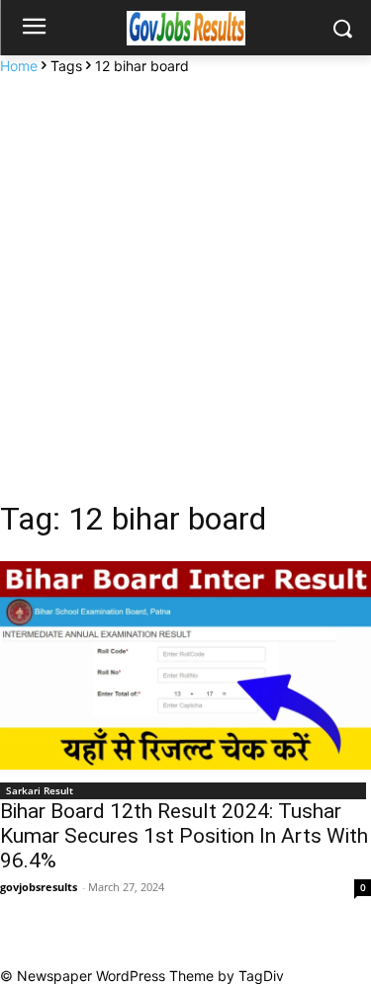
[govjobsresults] (185, 28)
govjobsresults (38, 886)
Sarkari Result (39, 790)
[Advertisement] (185, 271)
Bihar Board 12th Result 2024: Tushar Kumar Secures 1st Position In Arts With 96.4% (184, 835)
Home (19, 65)
